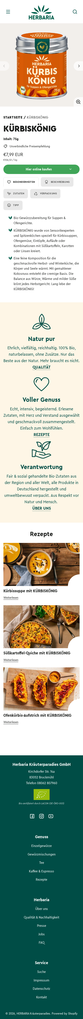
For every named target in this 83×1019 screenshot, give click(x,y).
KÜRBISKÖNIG (37, 117)
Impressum (41, 980)
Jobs (41, 934)
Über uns (41, 909)
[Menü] (8, 11)
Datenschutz (41, 988)
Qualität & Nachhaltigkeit (41, 917)
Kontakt (41, 997)
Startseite (13, 117)
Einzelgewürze (41, 846)
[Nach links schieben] (4, 66)
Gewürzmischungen (42, 854)
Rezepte (41, 879)
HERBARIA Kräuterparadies (33, 1013)
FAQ (41, 942)
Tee (41, 862)
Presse (41, 925)
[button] (75, 11)
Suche (41, 972)
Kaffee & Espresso (41, 871)
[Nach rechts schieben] (78, 66)
